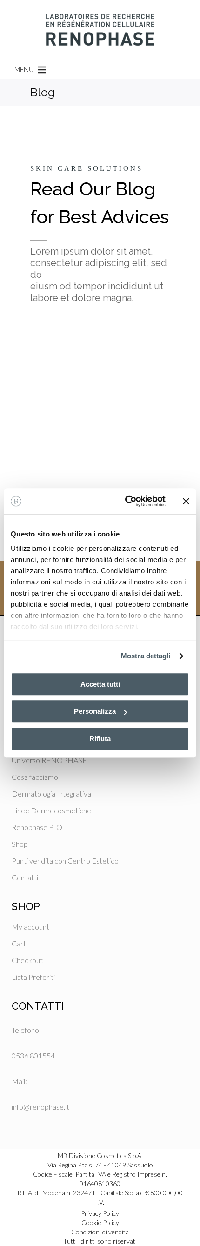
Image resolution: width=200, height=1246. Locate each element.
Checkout (27, 960)
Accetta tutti (100, 684)
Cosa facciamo (35, 776)
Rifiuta (100, 739)
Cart (19, 943)
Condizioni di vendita (100, 1232)
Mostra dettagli (146, 656)
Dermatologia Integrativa (51, 793)
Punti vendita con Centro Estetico (65, 860)
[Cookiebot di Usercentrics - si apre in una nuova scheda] (126, 501)
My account (30, 926)
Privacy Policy (100, 1213)
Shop (20, 843)
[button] (24, 69)
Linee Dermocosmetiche (51, 810)
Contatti (25, 877)
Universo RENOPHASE (49, 760)
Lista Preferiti (33, 976)
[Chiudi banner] (186, 501)
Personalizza (95, 711)
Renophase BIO (37, 827)
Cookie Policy (100, 1222)
